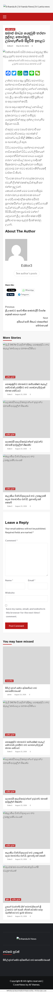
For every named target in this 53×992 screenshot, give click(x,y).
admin (9, 694)
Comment (11, 540)
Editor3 (10, 46)
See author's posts (26, 273)
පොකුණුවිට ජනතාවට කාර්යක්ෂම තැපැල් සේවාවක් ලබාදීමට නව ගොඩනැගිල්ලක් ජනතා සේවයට (26, 387)
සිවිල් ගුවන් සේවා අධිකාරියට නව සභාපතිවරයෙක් (26, 960)
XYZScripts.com (40, 991)
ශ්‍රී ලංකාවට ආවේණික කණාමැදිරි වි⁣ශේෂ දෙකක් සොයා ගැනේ (25, 311)
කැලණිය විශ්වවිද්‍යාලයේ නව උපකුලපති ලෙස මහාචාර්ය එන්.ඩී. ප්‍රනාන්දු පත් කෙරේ (25, 499)
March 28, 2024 (22, 46)
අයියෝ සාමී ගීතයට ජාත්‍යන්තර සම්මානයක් (32, 322)
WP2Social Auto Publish (15, 991)
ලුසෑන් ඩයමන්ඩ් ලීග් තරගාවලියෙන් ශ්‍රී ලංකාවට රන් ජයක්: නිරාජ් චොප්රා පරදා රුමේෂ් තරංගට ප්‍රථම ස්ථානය (24, 909)
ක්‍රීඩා (7, 899)
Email (31, 580)
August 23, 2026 (21, 394)
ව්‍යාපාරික (9, 681)
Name (9, 580)
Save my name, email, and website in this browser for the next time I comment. (25, 612)
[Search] (48, 16)
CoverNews (19, 984)
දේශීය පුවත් (10, 29)
